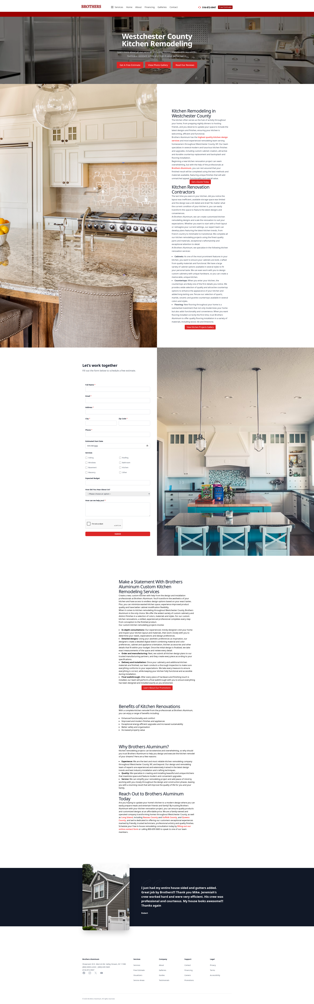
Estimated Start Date (94, 441)
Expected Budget (92, 478)
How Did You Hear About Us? (97, 489)
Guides (162, 975)
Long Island (127, 817)
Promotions (189, 980)
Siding (91, 457)
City (87, 418)
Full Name (90, 385)
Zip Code (123, 418)
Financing (150, 7)
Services (88, 453)
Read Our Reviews (185, 65)
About (138, 7)
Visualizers (137, 975)
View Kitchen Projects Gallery (200, 327)
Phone (88, 430)
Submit (118, 534)
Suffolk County (169, 817)
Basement (92, 467)
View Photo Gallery (158, 65)
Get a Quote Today (200, 182)
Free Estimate (225, 7)
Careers (187, 975)
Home (129, 7)
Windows (92, 462)
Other (124, 472)
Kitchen (125, 467)
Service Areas (138, 980)
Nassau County (150, 817)
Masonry (91, 472)
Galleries (162, 7)
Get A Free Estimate (130, 65)
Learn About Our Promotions (157, 687)
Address (89, 407)
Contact (174, 7)
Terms (212, 970)
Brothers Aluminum (181, 168)
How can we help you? (95, 500)
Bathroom (126, 462)
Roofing (125, 457)
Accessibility (215, 975)
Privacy (213, 965)
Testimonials (164, 980)
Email (88, 396)
